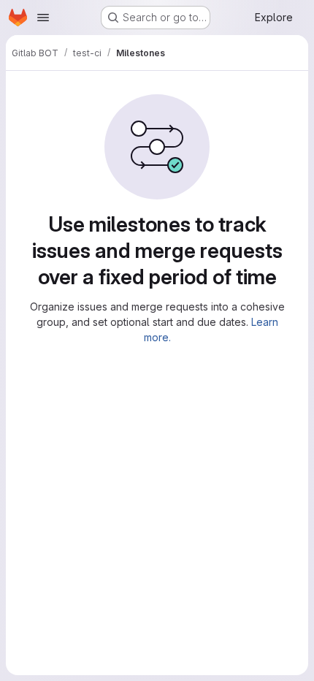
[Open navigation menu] (43, 17)
